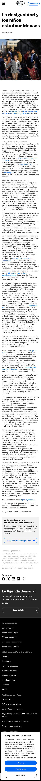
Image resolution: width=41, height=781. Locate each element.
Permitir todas (21, 769)
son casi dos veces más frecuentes (17, 259)
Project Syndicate (26, 500)
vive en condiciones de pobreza (19, 159)
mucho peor (9, 173)
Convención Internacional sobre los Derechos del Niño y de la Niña (19, 112)
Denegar (21, 763)
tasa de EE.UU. (25, 164)
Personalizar (20, 775)
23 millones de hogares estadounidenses (14, 274)
